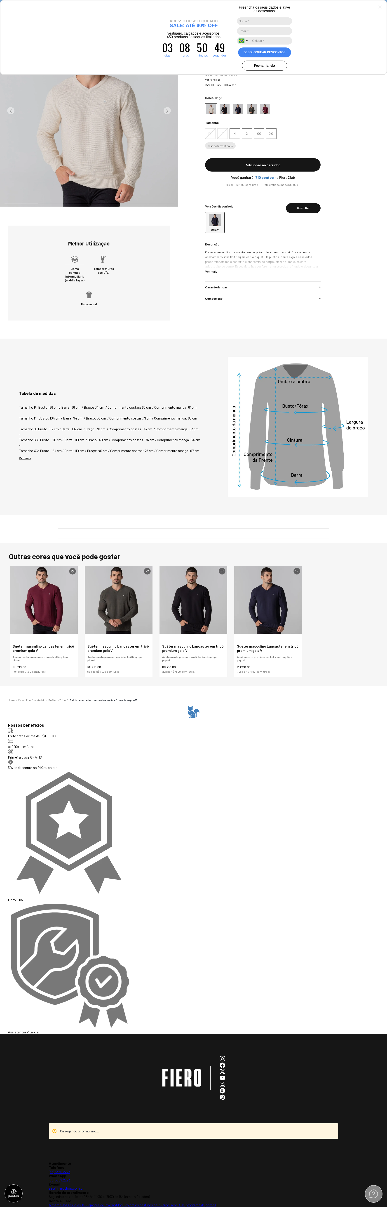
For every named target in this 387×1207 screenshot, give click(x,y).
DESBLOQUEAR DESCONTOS (265, 52)
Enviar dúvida (193, 1094)
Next (167, 110)
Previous (10, 110)
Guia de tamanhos (219, 150)
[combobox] (244, 41)
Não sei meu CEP (213, 222)
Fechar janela (264, 65)
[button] (210, 138)
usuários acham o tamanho (195, 626)
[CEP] (260, 209)
